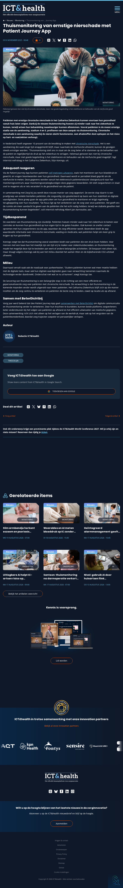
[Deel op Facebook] (64, 40)
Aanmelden (61, 823)
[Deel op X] (54, 40)
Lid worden (61, 660)
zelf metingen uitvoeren (61, 172)
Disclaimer (62, 858)
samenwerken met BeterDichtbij (77, 303)
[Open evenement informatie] (115, 880)
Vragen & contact (61, 840)
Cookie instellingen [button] (61, 872)
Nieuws (10, 20)
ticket (44, 432)
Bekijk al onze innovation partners (61, 725)
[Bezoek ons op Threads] (50, 791)
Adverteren (61, 845)
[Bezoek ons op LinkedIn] (67, 791)
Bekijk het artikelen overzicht (22, 593)
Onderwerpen (61, 849)
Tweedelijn (13, 360)
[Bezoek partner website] (20, 746)
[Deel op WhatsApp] (75, 40)
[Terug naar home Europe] (24, 10)
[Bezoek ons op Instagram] (72, 791)
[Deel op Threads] (48, 40)
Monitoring (19, 20)
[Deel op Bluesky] (59, 40)
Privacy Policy (61, 854)
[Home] (3, 20)
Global (61, 867)
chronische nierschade (87, 143)
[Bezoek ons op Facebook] (61, 791)
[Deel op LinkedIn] (69, 40)
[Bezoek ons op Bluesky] (56, 791)
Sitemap (61, 863)
